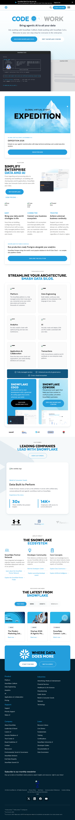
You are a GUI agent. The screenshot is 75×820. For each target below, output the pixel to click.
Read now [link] (11, 637)
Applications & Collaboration (14, 697)
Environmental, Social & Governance (16, 752)
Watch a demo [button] (47, 664)
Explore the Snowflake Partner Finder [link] (14, 578)
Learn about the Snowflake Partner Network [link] (14, 572)
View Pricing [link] (10, 197)
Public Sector (42, 694)
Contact (7, 745)
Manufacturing (42, 691)
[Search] (51, 8)
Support (7, 708)
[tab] (16, 522)
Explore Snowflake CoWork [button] (53, 403)
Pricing (7, 700)
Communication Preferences (52, 790)
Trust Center (8, 738)
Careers (7, 732)
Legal (37, 794)
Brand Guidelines (10, 742)
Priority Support (10, 711)
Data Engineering (10, 687)
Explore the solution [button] (37, 258)
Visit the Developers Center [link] (35, 568)
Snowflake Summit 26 (12, 762)
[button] (72, 2)
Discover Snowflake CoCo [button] (24, 39)
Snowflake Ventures (11, 755)
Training (40, 735)
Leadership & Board (11, 728)
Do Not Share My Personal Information (38, 792)
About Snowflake (10, 725)
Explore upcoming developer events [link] (36, 574)
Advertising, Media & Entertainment (49, 681)
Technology (41, 704)
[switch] (36, 18)
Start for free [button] (28, 664)
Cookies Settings (66, 790)
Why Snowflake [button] (14, 192)
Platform (7, 680)
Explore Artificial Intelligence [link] (58, 573)
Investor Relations (10, 735)
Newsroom (8, 749)
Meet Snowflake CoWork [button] (51, 39)
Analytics (8, 690)
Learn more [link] (13, 310)
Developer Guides (43, 745)
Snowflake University (44, 742)
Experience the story (16, 495)
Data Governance (43, 752)
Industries (41, 676)
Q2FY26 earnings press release (28, 814)
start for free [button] (59, 8)
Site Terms (40, 790)
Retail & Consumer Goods (18, 480)
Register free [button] (57, 2)
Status (7, 715)
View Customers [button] (37, 456)
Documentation (42, 749)
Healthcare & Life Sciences (46, 687)
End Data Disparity (11, 759)
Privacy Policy (32, 790)
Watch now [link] (56, 637)
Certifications (42, 738)
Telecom (40, 701)
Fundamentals (42, 732)
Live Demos (41, 728)
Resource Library (43, 725)
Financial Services (43, 684)
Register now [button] (37, 152)
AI (5, 693)
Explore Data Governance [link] (57, 568)
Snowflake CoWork (11, 683)
